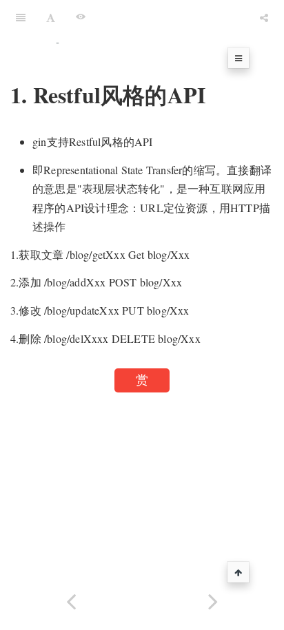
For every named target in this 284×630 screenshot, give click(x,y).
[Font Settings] (50, 17)
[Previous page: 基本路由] (71, 600)
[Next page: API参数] (213, 600)
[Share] (264, 17)
